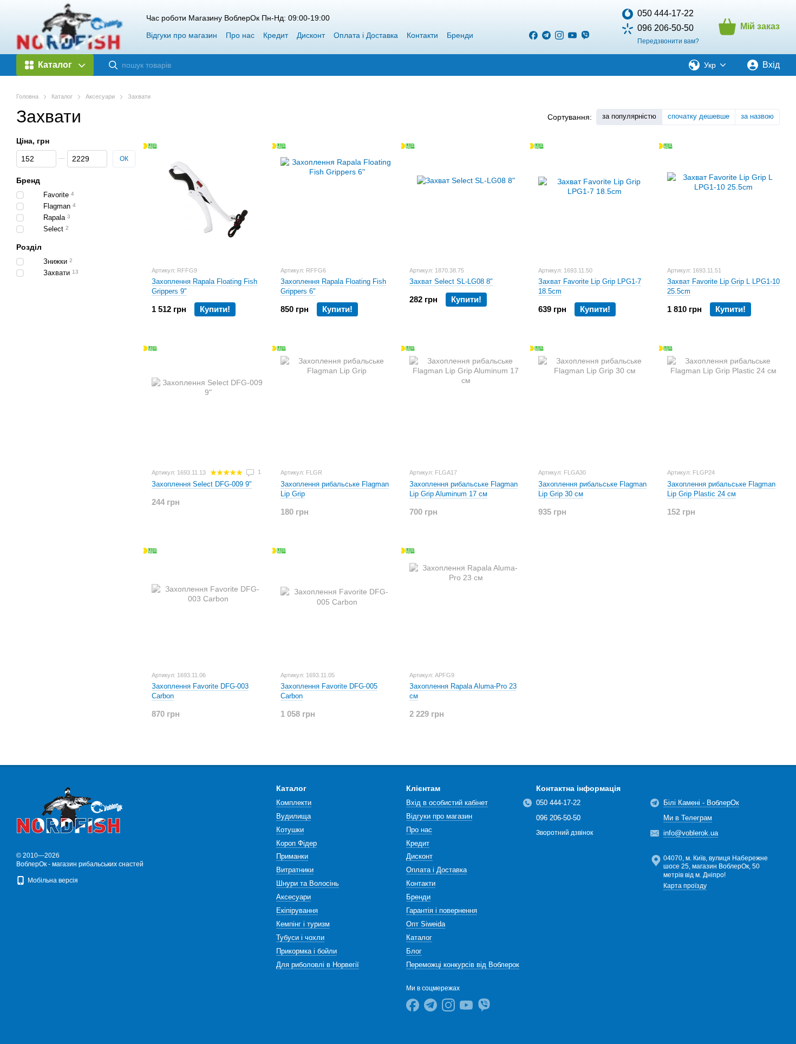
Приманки (292, 856)
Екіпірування (297, 910)
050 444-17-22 (665, 13)
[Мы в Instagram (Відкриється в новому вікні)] (559, 35)
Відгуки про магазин (181, 35)
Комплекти (293, 803)
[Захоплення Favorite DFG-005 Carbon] (336, 605)
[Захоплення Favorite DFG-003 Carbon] (208, 605)
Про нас (240, 35)
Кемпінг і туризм (303, 924)
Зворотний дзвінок (564, 833)
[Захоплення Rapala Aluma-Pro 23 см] (465, 605)
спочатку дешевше (698, 116)
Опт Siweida (425, 924)
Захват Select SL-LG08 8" (451, 281)
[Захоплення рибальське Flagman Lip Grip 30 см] (594, 402)
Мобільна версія (52, 880)
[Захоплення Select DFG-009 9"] (208, 402)
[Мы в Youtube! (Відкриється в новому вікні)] (572, 35)
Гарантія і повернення (441, 910)
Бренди (460, 35)
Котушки (290, 830)
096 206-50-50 (665, 28)
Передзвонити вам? (668, 41)
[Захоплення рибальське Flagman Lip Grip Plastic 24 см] (723, 402)
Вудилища (293, 816)
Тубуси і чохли (300, 937)
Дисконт (311, 35)
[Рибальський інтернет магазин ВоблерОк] (70, 810)
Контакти (422, 35)
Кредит (275, 35)
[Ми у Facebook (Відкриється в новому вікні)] (533, 35)
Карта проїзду (685, 886)
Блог (414, 951)
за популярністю (629, 116)
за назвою (757, 116)
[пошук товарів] (113, 65)
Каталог (419, 937)
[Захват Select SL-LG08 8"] (465, 200)
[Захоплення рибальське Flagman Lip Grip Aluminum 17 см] (465, 402)
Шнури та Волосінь (307, 883)
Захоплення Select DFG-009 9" (202, 484)
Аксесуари (293, 897)
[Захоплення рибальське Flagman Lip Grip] (336, 402)
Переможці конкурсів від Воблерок (462, 965)
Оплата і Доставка (366, 35)
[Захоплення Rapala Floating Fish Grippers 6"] (336, 200)
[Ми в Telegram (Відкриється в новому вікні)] (546, 35)
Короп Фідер (296, 843)
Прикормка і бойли (306, 951)
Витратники (295, 870)
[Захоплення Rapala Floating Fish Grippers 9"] (208, 200)
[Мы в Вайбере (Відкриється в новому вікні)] (585, 35)
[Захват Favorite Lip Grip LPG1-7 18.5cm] (594, 200)
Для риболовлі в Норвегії (317, 965)
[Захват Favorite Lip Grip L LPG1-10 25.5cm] (723, 200)
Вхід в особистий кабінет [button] (447, 803)
